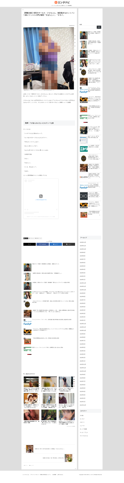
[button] (69, 244)
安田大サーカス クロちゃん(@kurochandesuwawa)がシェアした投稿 (41, 216)
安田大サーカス (39, 238)
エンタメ (26, 238)
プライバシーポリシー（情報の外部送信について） (40, 474)
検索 (81, 24)
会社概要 (54, 474)
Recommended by (69, 426)
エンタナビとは (26, 474)
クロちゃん (32, 238)
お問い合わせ (60, 474)
